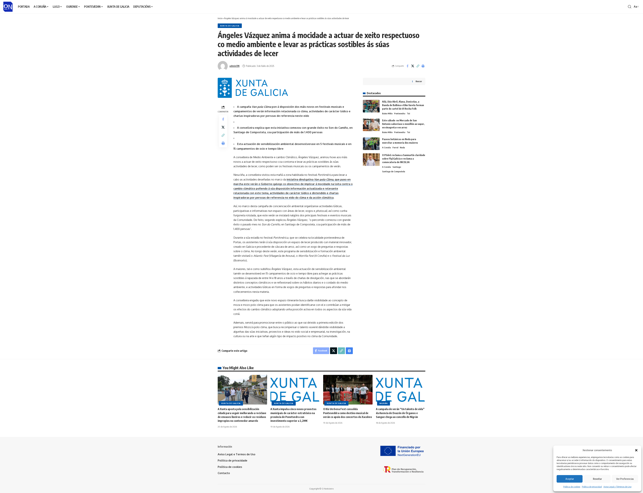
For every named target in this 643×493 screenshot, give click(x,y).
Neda (402, 147)
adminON (234, 65)
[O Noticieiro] (8, 7)
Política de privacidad (592, 486)
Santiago (396, 167)
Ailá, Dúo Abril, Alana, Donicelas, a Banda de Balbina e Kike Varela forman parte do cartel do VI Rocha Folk (403, 105)
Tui (408, 113)
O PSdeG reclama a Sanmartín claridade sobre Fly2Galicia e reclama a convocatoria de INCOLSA (403, 159)
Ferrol (395, 147)
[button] (636, 450)
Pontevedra (399, 113)
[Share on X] (412, 66)
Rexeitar (597, 478)
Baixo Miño (387, 113)
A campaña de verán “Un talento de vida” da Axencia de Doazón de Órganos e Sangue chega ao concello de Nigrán (400, 412)
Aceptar (569, 478)
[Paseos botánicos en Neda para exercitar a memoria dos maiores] (371, 143)
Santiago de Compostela (393, 171)
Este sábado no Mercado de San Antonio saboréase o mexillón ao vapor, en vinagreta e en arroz (403, 124)
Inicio (220, 18)
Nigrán (383, 403)
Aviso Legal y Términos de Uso (617, 486)
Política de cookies (571, 486)
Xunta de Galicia (229, 25)
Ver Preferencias (625, 478)
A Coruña (386, 147)
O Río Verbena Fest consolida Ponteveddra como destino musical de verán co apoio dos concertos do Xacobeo (347, 412)
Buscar (419, 81)
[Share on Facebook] (407, 66)
